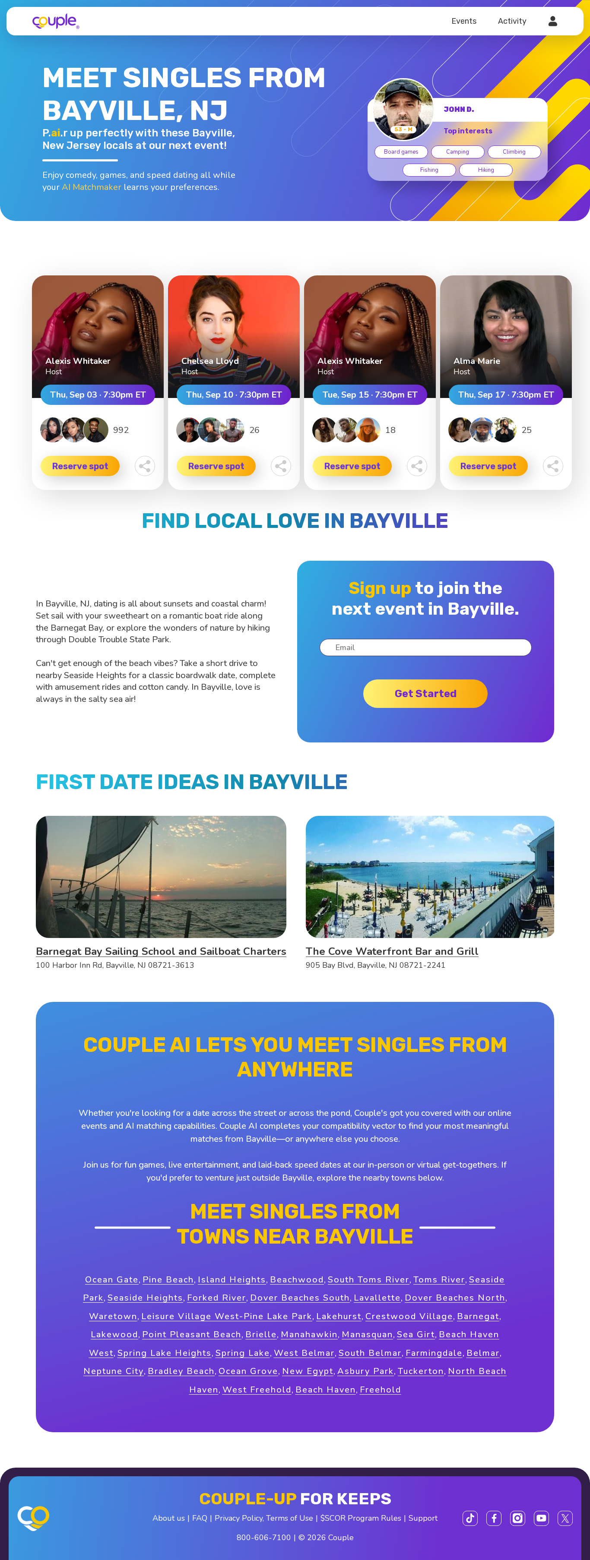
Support (423, 1518)
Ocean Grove (248, 1371)
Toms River (439, 1279)
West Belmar (304, 1353)
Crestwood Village (409, 1316)
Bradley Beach (181, 1371)
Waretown (113, 1316)
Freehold (380, 1390)
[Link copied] (145, 466)
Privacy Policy (239, 1518)
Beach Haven (325, 1390)
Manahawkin (309, 1334)
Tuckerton (421, 1371)
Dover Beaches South (300, 1298)
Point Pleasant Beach (191, 1334)
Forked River (216, 1298)
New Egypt (307, 1371)
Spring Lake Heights (164, 1353)
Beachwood (297, 1279)
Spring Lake (243, 1353)
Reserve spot (80, 466)
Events (463, 21)
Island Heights (232, 1279)
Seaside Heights (145, 1298)
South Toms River (368, 1279)
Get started (426, 694)
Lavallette (377, 1298)
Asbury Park (365, 1371)
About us (168, 1518)
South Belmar (370, 1353)
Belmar (483, 1353)
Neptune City (113, 1371)
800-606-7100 (264, 1537)
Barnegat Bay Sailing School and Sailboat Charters (161, 951)
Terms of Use (289, 1518)
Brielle (261, 1334)
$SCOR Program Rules (360, 1518)
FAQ (199, 1518)
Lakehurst (339, 1316)
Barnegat (478, 1316)
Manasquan (367, 1334)
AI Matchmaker (91, 187)
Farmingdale (434, 1353)
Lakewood (114, 1334)
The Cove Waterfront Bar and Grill (392, 951)
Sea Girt (416, 1334)
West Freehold (257, 1390)
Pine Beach (168, 1279)
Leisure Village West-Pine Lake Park (226, 1316)
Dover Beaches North (455, 1298)
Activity (512, 21)
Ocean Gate (112, 1279)
